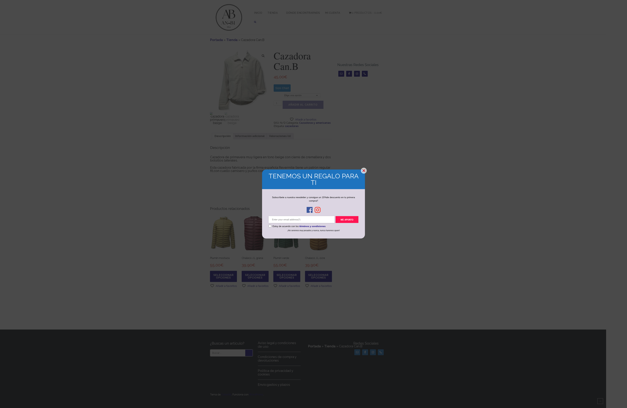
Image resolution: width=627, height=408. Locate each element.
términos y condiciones (312, 226)
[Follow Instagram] (317, 210)
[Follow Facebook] (309, 210)
